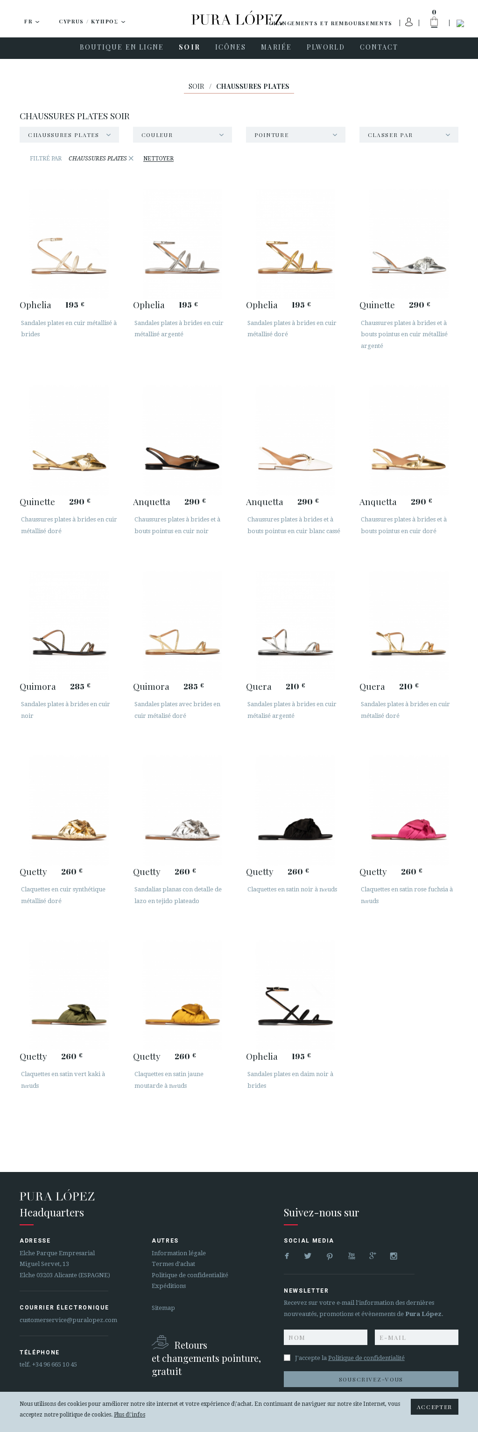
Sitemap (163, 1307)
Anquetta (151, 501)
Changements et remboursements (331, 23)
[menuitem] (122, 48)
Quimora (38, 686)
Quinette (377, 304)
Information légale (179, 1253)
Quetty (33, 871)
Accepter (434, 1406)
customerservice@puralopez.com (68, 1320)
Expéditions (169, 1285)
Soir (196, 86)
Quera (259, 686)
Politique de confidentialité (190, 1275)
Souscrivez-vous (371, 1379)
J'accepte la (350, 1357)
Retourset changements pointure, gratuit (206, 1357)
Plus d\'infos (129, 1414)
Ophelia (35, 304)
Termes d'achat (173, 1263)
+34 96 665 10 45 (54, 1364)
